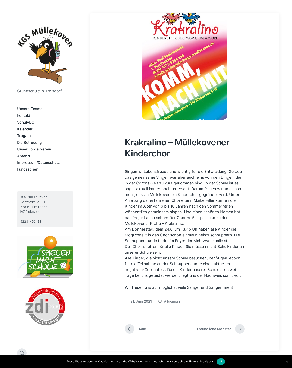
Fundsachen (27, 169)
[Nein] (287, 361)
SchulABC (25, 122)
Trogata (24, 136)
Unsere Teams (29, 109)
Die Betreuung (29, 142)
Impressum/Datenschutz (38, 162)
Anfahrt (23, 156)
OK (221, 361)
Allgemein (172, 301)
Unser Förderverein (34, 149)
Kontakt (23, 115)
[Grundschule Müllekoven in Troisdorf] (45, 55)
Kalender (25, 129)
